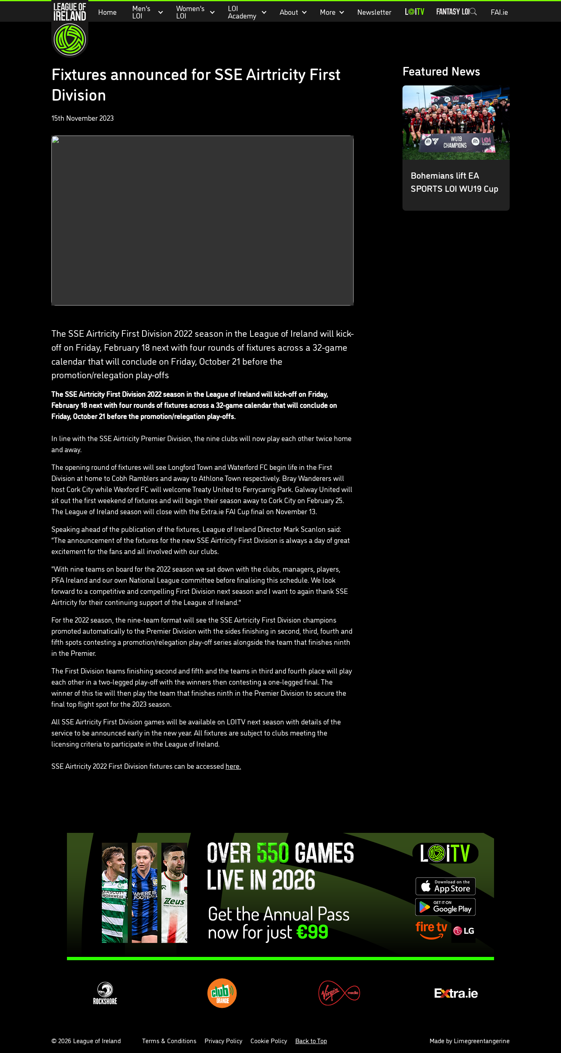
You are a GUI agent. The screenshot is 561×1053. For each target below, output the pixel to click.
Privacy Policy (223, 1040)
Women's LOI (190, 11)
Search (473, 11)
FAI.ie (499, 11)
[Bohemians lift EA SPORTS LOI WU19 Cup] (456, 148)
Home (107, 11)
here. (233, 765)
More (328, 11)
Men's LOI (141, 11)
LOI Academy (242, 11)
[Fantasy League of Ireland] (453, 11)
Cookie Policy (269, 1040)
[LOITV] (414, 11)
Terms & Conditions (169, 1040)
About (289, 11)
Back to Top (311, 1040)
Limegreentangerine (482, 1040)
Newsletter (374, 11)
